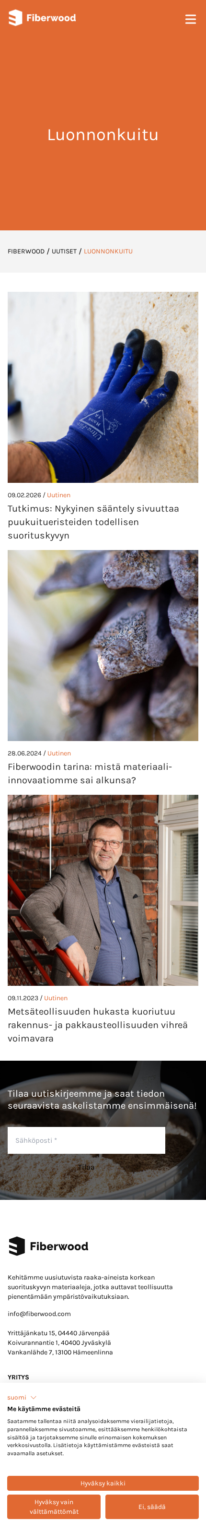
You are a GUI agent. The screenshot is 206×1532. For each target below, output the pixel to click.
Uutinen (58, 495)
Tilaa (86, 1167)
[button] (22, 1397)
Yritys (18, 1377)
